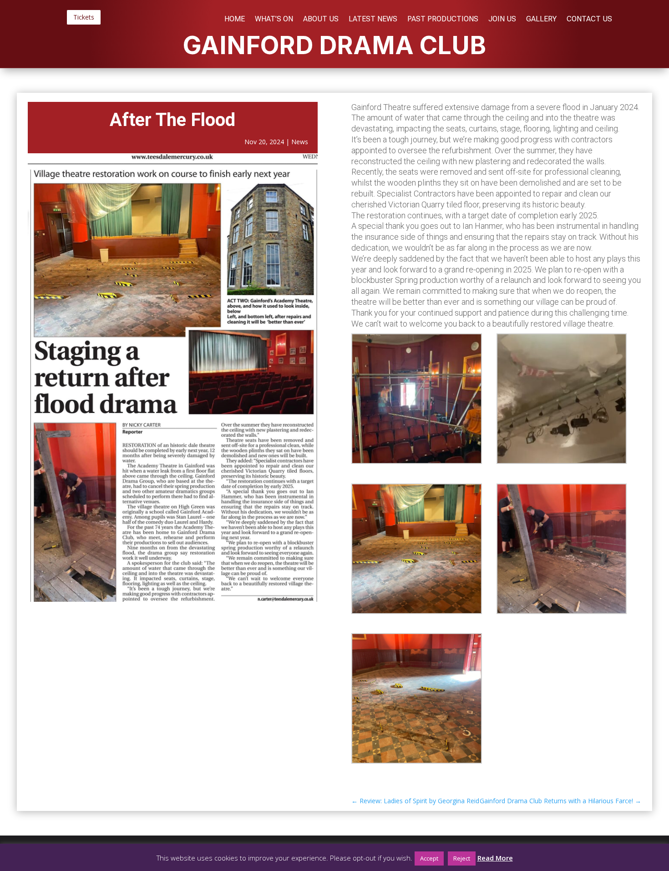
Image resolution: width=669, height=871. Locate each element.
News (299, 141)
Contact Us (589, 19)
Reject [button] (461, 858)
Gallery (541, 19)
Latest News (373, 19)
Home (234, 19)
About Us (321, 19)
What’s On (274, 19)
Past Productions (442, 19)
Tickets (83, 17)
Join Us (502, 19)
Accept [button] (429, 858)
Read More (495, 857)
